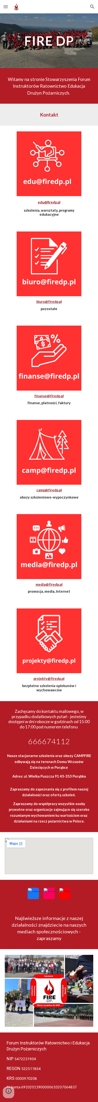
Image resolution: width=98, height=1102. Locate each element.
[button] (5, 6)
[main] (49, 40)
